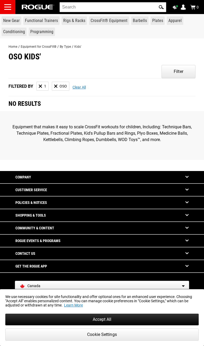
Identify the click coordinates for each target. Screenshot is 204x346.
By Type (65, 47)
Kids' (77, 47)
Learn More (73, 305)
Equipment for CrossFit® (38, 47)
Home (12, 47)
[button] (161, 7)
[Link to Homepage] (38, 7)
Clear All (79, 87)
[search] (113, 7)
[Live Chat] (176, 7)
